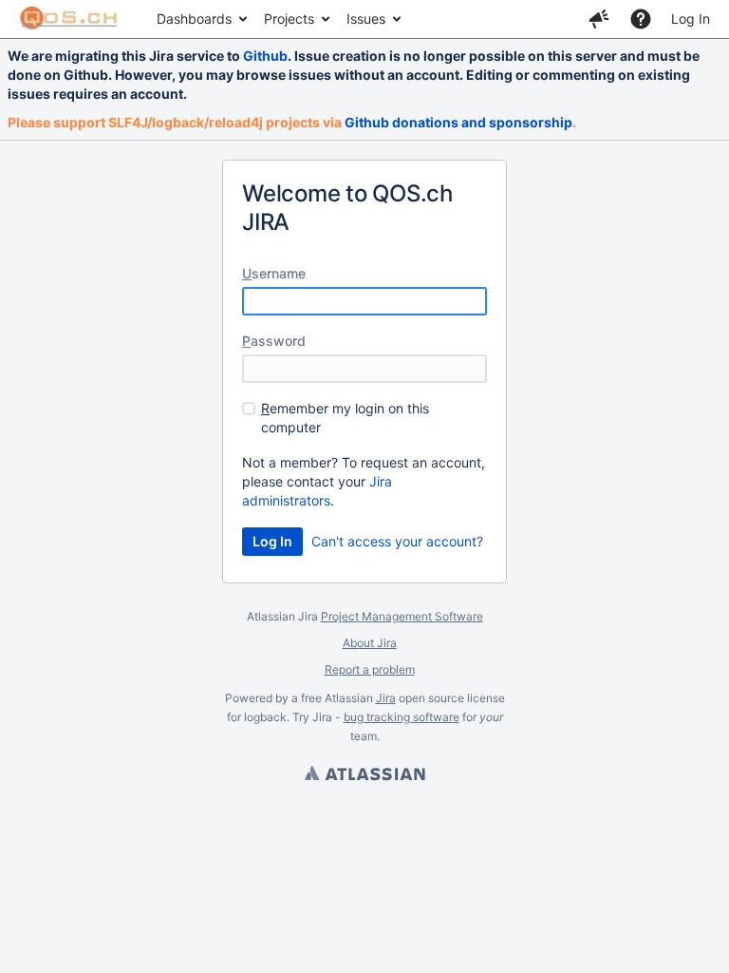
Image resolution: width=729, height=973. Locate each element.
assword (274, 341)
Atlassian (364, 775)
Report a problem (370, 669)
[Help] (641, 19)
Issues (365, 18)
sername (274, 273)
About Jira (370, 643)
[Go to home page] (68, 19)
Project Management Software (402, 616)
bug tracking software (401, 717)
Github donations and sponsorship (458, 122)
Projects (289, 18)
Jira (386, 698)
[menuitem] (200, 19)
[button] (599, 19)
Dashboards (194, 18)
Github (265, 56)
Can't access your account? (397, 541)
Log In (690, 18)
